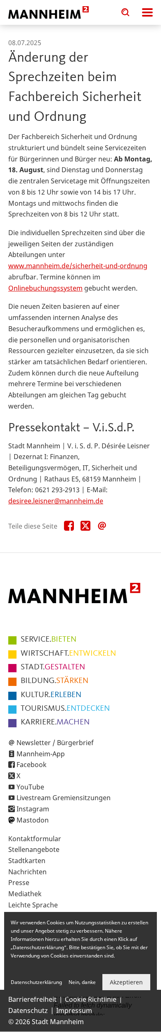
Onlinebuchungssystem (45, 288)
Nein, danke (82, 982)
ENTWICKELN (68, 654)
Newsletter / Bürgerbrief (55, 742)
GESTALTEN (53, 667)
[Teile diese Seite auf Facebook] (69, 526)
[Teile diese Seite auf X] (85, 526)
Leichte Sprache (33, 904)
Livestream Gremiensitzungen (64, 797)
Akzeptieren (126, 982)
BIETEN (48, 639)
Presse (18, 882)
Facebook (32, 764)
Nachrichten (27, 871)
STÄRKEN (54, 681)
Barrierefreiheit (32, 999)
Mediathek (25, 893)
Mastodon (33, 820)
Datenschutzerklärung (36, 982)
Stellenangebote (33, 849)
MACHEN (55, 722)
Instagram (33, 808)
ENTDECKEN (65, 709)
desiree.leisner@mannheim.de (55, 500)
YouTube (30, 786)
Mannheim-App (41, 753)
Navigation (147, 12)
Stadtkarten (26, 860)
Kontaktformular (34, 838)
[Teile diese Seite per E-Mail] (102, 526)
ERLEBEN (51, 695)
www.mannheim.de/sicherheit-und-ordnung (77, 265)
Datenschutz (28, 1010)
